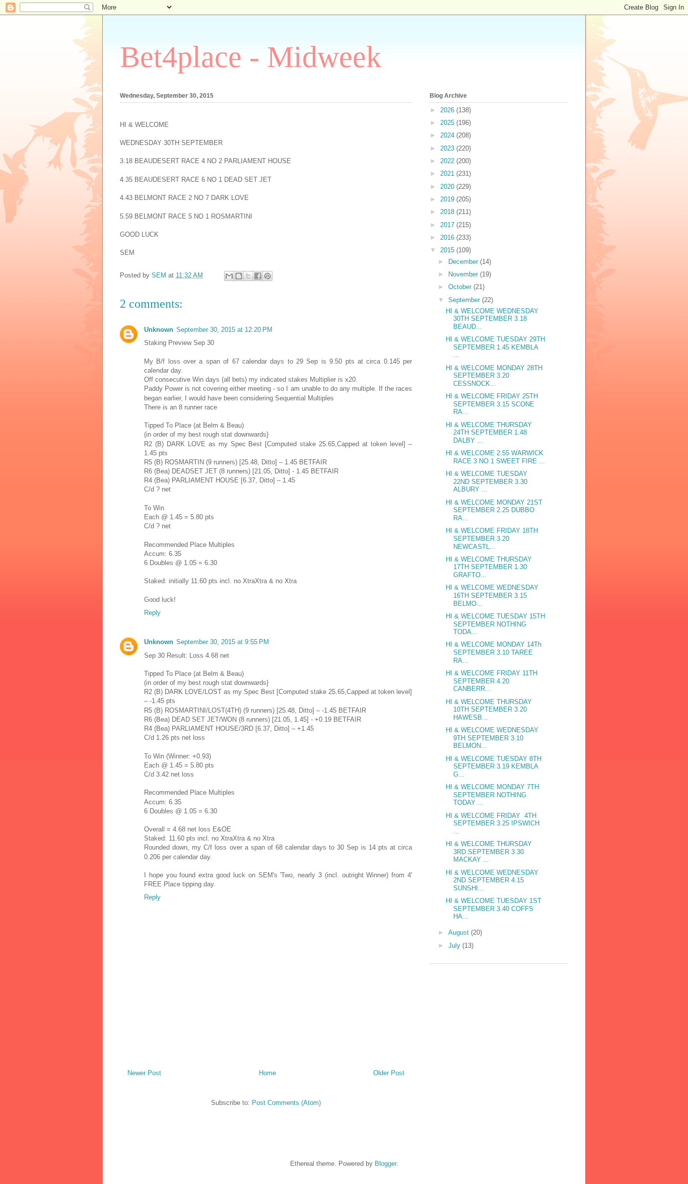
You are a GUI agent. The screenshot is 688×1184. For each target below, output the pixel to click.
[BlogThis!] (239, 276)
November (464, 274)
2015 (448, 250)
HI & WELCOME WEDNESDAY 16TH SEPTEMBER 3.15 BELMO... (492, 595)
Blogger (385, 1163)
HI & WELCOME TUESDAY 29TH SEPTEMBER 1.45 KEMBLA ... (495, 347)
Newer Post (144, 1073)
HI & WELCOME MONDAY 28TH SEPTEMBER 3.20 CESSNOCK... (494, 375)
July (455, 945)
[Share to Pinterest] (267, 276)
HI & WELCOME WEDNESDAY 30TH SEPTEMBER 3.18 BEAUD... (492, 318)
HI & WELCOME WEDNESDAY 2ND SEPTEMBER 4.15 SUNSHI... (492, 880)
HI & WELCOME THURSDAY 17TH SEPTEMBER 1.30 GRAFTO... (489, 567)
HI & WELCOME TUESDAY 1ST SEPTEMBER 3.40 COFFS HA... (493, 908)
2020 (448, 186)
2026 (448, 110)
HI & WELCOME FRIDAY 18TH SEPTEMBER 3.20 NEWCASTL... (492, 538)
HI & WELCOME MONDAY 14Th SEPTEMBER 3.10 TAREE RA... (493, 652)
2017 (448, 225)
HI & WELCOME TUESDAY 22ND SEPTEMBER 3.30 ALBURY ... (486, 481)
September (465, 300)
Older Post (388, 1073)
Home (267, 1073)
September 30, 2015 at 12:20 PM (224, 329)
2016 (448, 237)
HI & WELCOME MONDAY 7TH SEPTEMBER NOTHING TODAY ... (492, 794)
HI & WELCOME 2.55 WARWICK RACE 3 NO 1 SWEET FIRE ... (495, 457)
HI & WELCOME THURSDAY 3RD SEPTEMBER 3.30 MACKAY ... (489, 851)
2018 (448, 212)
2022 (448, 161)
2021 (448, 173)
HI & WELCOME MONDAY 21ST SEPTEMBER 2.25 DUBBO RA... (494, 510)
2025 (448, 122)
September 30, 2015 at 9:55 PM (222, 642)
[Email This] (229, 276)
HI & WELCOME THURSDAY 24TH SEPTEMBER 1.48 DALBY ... (489, 432)
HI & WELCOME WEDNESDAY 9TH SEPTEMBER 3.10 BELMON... (492, 737)
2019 (448, 199)
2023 (448, 148)
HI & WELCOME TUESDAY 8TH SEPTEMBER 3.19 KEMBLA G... (493, 766)
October (460, 287)
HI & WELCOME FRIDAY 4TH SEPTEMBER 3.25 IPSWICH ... (492, 823)
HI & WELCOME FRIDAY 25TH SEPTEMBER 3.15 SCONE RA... (492, 403)
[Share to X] (248, 276)
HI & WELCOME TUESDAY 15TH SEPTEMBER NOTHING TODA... (495, 624)
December (464, 261)
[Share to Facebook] (258, 276)
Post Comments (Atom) (286, 1102)
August (459, 932)
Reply (152, 612)
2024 (448, 135)
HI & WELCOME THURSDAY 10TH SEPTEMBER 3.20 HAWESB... (489, 709)
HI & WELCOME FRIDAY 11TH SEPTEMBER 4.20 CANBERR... (491, 680)
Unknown (158, 329)
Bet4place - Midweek (250, 57)
